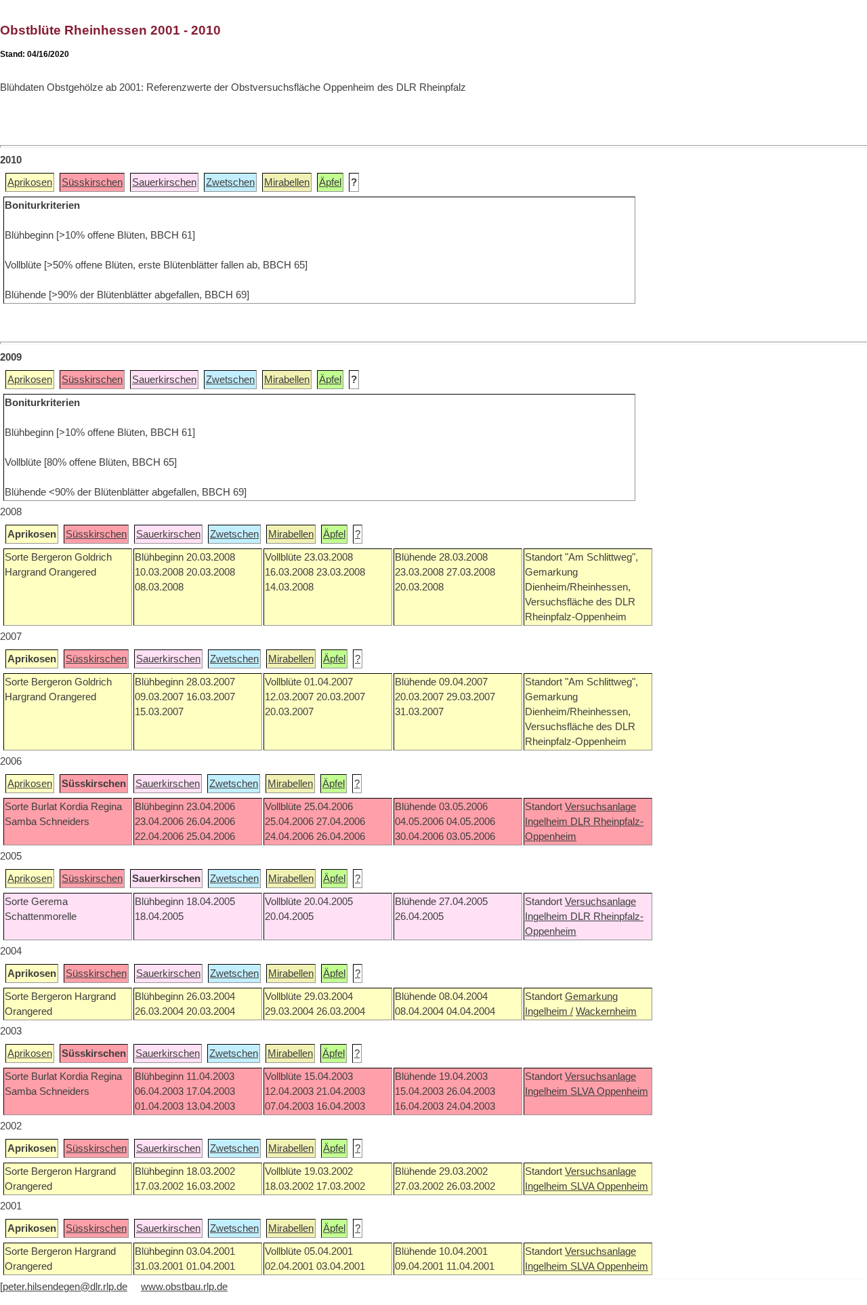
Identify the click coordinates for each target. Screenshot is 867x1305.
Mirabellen (287, 182)
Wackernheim (606, 1011)
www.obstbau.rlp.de (184, 1286)
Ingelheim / (549, 1011)
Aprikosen (29, 182)
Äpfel (330, 182)
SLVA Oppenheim (609, 1091)
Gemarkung (591, 996)
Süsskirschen (92, 182)
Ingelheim (547, 821)
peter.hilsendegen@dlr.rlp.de (65, 1286)
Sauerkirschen (164, 182)
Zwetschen (230, 182)
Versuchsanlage (600, 806)
